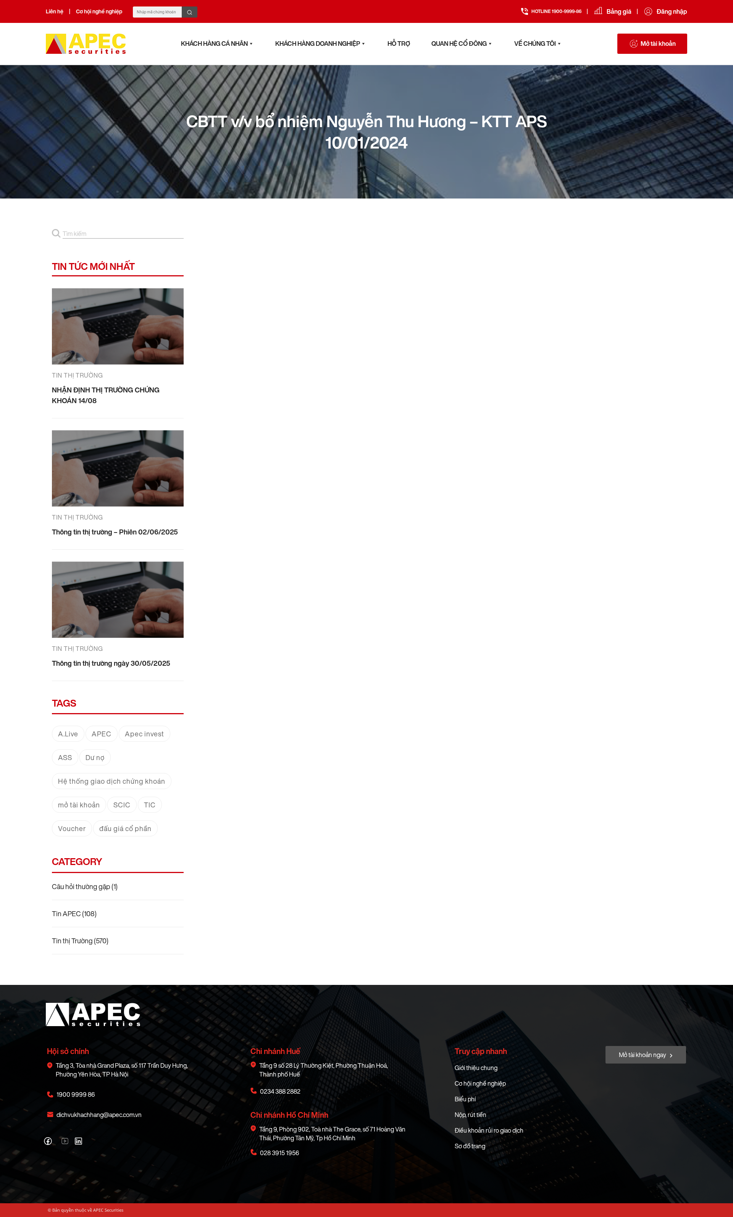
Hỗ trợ (398, 43)
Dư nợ (95, 757)
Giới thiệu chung (476, 1067)
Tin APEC (66, 913)
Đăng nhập (672, 11)
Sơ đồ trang (470, 1146)
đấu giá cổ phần (125, 828)
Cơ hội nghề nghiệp (99, 11)
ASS (65, 757)
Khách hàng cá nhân (214, 43)
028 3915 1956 (279, 1153)
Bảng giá (619, 11)
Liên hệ (54, 11)
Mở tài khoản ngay (643, 1054)
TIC (150, 805)
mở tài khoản (79, 805)
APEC (101, 734)
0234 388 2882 (280, 1091)
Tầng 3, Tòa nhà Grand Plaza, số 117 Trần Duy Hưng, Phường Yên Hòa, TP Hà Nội (122, 1070)
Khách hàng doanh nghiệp (317, 43)
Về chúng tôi (535, 43)
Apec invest (144, 734)
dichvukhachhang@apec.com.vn (99, 1114)
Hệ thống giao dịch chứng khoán (111, 781)
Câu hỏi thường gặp (81, 886)
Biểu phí (465, 1099)
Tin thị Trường (72, 941)
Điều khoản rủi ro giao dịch (489, 1130)
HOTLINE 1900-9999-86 (556, 11)
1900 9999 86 (76, 1094)
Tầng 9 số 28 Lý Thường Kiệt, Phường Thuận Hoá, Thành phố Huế (323, 1070)
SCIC (122, 805)
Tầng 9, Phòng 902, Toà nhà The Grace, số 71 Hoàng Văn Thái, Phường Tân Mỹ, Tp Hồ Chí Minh (332, 1134)
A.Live (68, 734)
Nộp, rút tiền (470, 1114)
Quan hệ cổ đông (459, 43)
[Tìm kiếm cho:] (123, 234)
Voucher (72, 828)
